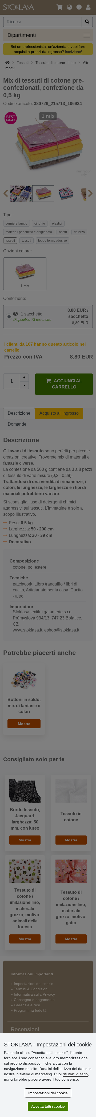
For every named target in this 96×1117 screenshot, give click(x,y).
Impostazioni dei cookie (48, 1093)
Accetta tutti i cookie (48, 1106)
